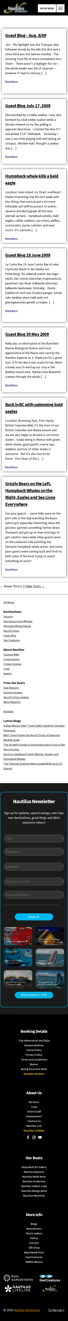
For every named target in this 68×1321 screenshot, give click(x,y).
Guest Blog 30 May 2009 (27, 334)
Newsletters (34, 1229)
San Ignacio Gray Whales (17, 621)
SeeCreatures (34, 1257)
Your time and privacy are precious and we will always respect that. (31, 904)
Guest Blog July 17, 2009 (27, 105)
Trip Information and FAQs (34, 1041)
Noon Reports (11, 702)
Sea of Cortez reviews (16, 697)
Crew (6, 669)
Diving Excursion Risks (34, 1069)
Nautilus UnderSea (34, 1181)
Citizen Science (12, 664)
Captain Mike (11, 655)
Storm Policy (34, 1050)
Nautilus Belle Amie (34, 1177)
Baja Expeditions (34, 1252)
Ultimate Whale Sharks (17, 626)
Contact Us (34, 1121)
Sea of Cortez (11, 631)
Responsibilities (34, 1045)
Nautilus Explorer (34, 1172)
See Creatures (11, 640)
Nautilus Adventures (27, 1310)
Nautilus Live (34, 1126)
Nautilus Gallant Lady (34, 1186)
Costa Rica (9, 636)
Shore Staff (34, 1112)
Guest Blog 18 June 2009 (27, 255)
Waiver (34, 1064)
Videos (34, 1238)
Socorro (8, 617)
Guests (7, 674)
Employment (34, 1116)
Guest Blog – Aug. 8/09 (25, 35)
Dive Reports (11, 688)
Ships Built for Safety (34, 1167)
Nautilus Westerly (34, 1196)
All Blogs (8, 602)
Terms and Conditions (34, 1060)
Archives (8, 711)
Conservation (11, 659)
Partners (34, 1102)
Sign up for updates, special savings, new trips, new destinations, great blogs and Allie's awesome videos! (34, 818)
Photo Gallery (34, 1233)
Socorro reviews (12, 693)
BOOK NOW (47, 8)
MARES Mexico (34, 1262)
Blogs (34, 1224)
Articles (34, 1243)
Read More (11, 81)
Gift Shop (34, 1248)
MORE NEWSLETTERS (34, 995)
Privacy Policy (34, 1055)
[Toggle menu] (60, 8)
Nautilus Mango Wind (34, 1191)
